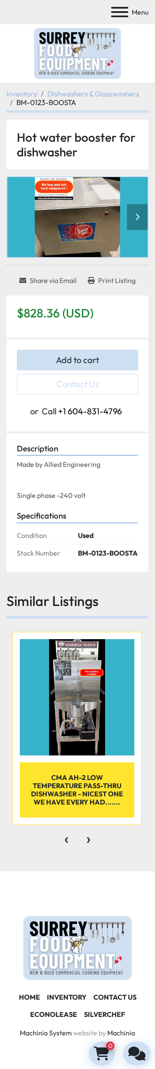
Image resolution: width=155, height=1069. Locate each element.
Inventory (67, 997)
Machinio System (46, 1033)
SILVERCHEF (104, 1014)
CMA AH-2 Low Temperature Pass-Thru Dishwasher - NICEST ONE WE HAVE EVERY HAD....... (77, 790)
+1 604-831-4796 (90, 411)
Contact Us (77, 384)
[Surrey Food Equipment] (77, 947)
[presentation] (66, 838)
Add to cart (77, 359)
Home (29, 997)
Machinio (121, 1033)
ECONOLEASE (53, 1014)
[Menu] (119, 12)
